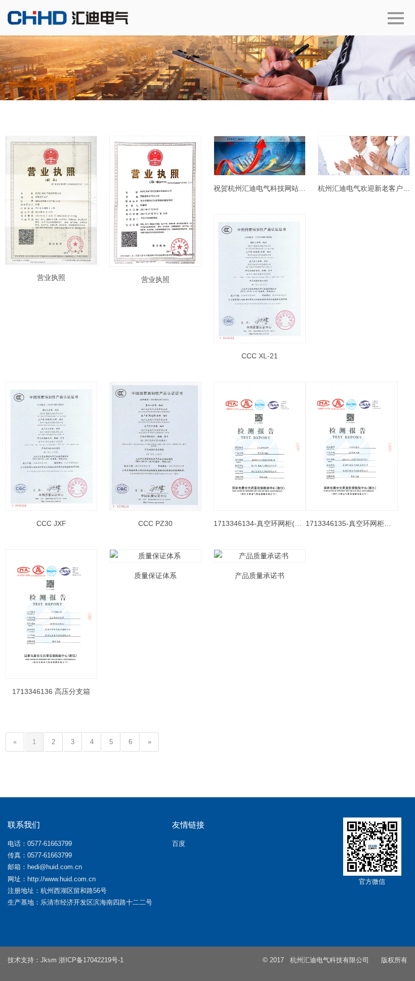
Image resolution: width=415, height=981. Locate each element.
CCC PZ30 (155, 523)
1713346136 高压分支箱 (51, 691)
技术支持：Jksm (32, 960)
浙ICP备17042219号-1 (91, 960)
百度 (178, 843)
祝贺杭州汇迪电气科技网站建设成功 (260, 188)
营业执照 (51, 277)
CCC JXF (51, 523)
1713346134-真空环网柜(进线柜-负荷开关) (260, 523)
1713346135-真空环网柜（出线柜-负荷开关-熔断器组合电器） (352, 523)
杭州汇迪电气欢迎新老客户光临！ (364, 188)
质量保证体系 (155, 575)
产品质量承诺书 (259, 575)
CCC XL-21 (259, 356)
